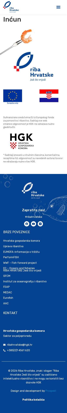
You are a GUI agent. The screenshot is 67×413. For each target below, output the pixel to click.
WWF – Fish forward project (20, 262)
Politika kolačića (33, 399)
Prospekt (51, 390)
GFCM (6, 275)
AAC (6, 303)
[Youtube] (33, 223)
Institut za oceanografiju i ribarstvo (25, 281)
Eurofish (8, 297)
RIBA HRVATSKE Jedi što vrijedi (22, 270)
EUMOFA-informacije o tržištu (21, 251)
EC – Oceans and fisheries (19, 268)
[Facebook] (26, 223)
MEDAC (7, 292)
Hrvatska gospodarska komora (21, 240)
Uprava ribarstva (13, 246)
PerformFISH (11, 257)
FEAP (6, 286)
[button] (58, 7)
